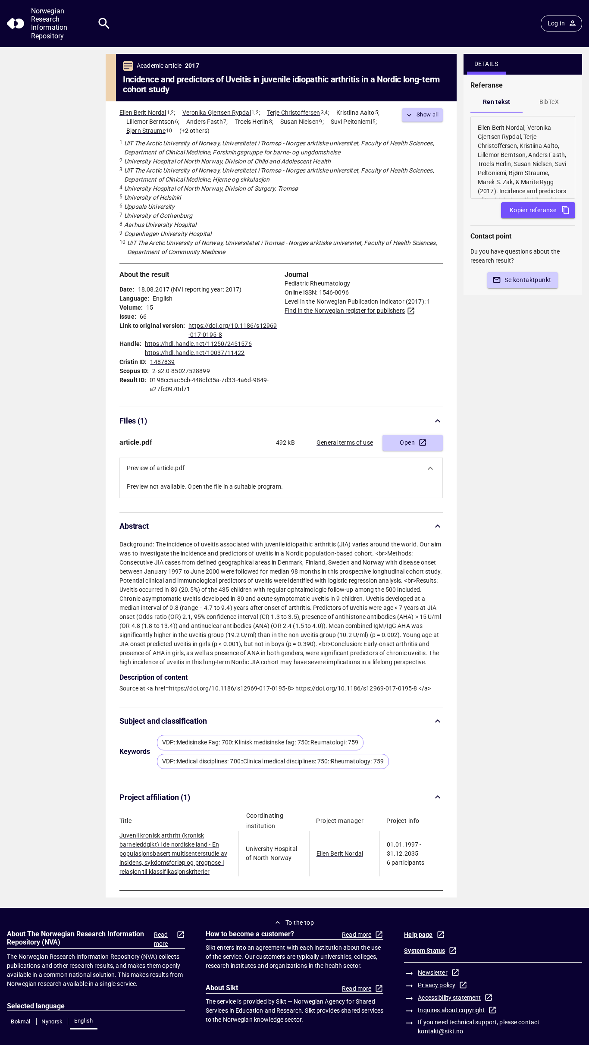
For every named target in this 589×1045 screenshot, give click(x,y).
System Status (424, 950)
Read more (161, 939)
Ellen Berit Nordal (142, 112)
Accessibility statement (449, 997)
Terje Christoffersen (293, 112)
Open (407, 442)
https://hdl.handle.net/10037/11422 (194, 352)
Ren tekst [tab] (497, 101)
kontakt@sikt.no (440, 1031)
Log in (556, 23)
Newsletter (432, 972)
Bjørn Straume (146, 130)
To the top (299, 922)
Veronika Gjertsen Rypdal (216, 112)
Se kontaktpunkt (527, 279)
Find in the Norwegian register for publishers (345, 310)
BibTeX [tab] (549, 101)
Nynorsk (52, 1021)
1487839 (162, 361)
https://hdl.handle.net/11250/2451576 (198, 343)
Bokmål (20, 1021)
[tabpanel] (522, 157)
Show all (428, 114)
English (83, 1020)
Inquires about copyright (451, 1010)
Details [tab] (486, 63)
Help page (418, 934)
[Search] (104, 23)
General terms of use (344, 442)
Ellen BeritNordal (339, 853)
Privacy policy (436, 985)
